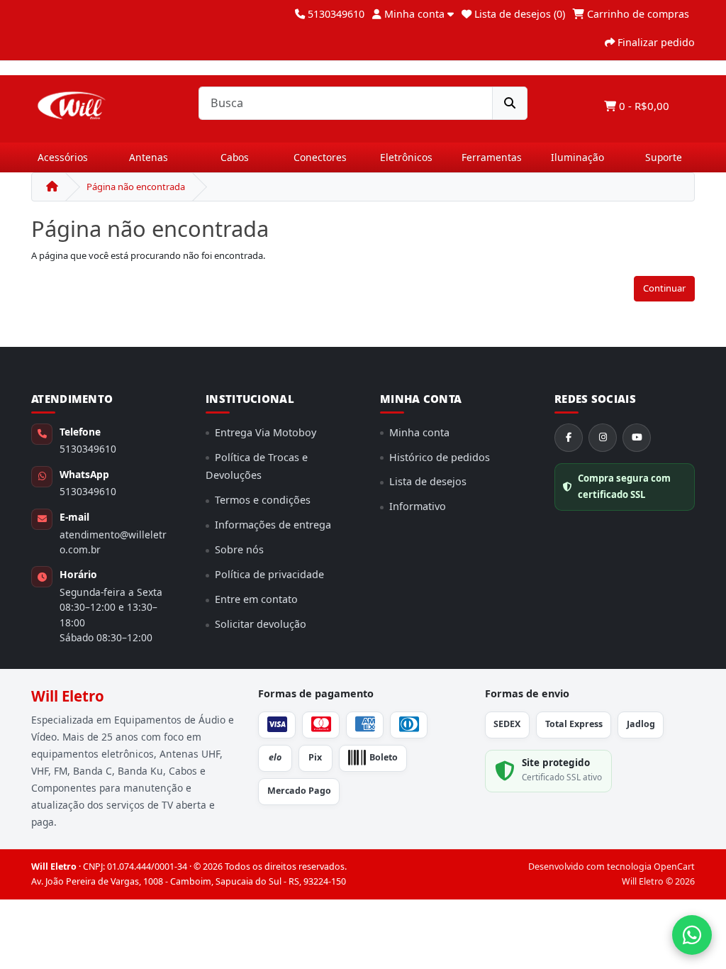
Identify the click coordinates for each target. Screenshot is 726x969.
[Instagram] (602, 437)
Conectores (320, 157)
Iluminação (577, 157)
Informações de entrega (273, 524)
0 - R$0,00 (642, 106)
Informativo (417, 506)
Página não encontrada (135, 186)
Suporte (663, 157)
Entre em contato (256, 599)
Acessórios (63, 157)
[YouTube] (636, 437)
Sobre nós (239, 549)
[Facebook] (568, 437)
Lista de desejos (428, 481)
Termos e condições (263, 499)
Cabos (234, 157)
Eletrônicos (406, 157)
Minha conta (419, 432)
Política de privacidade (269, 574)
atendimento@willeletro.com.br (113, 542)
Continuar (664, 288)
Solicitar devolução (260, 624)
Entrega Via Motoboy (265, 432)
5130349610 (88, 448)
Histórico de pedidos (439, 457)
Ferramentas (492, 157)
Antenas (148, 157)
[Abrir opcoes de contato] (692, 935)
